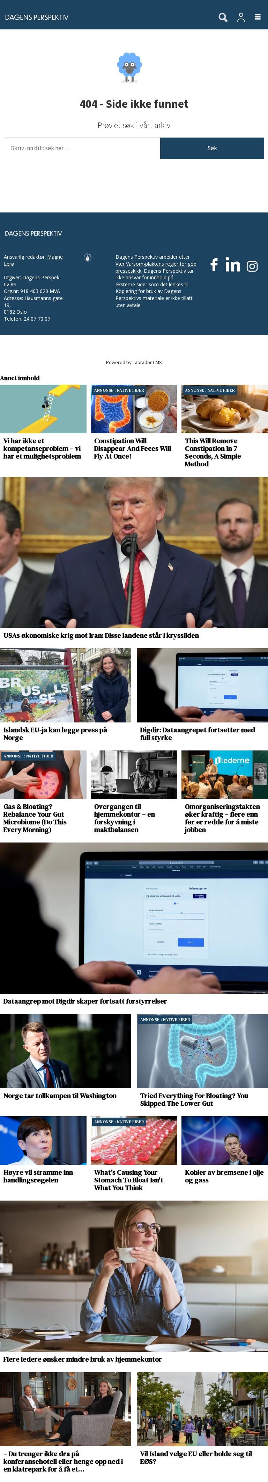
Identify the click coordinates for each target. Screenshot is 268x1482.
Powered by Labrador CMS (134, 362)
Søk (212, 148)
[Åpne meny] (254, 17)
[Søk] (223, 18)
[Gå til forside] (105, 17)
